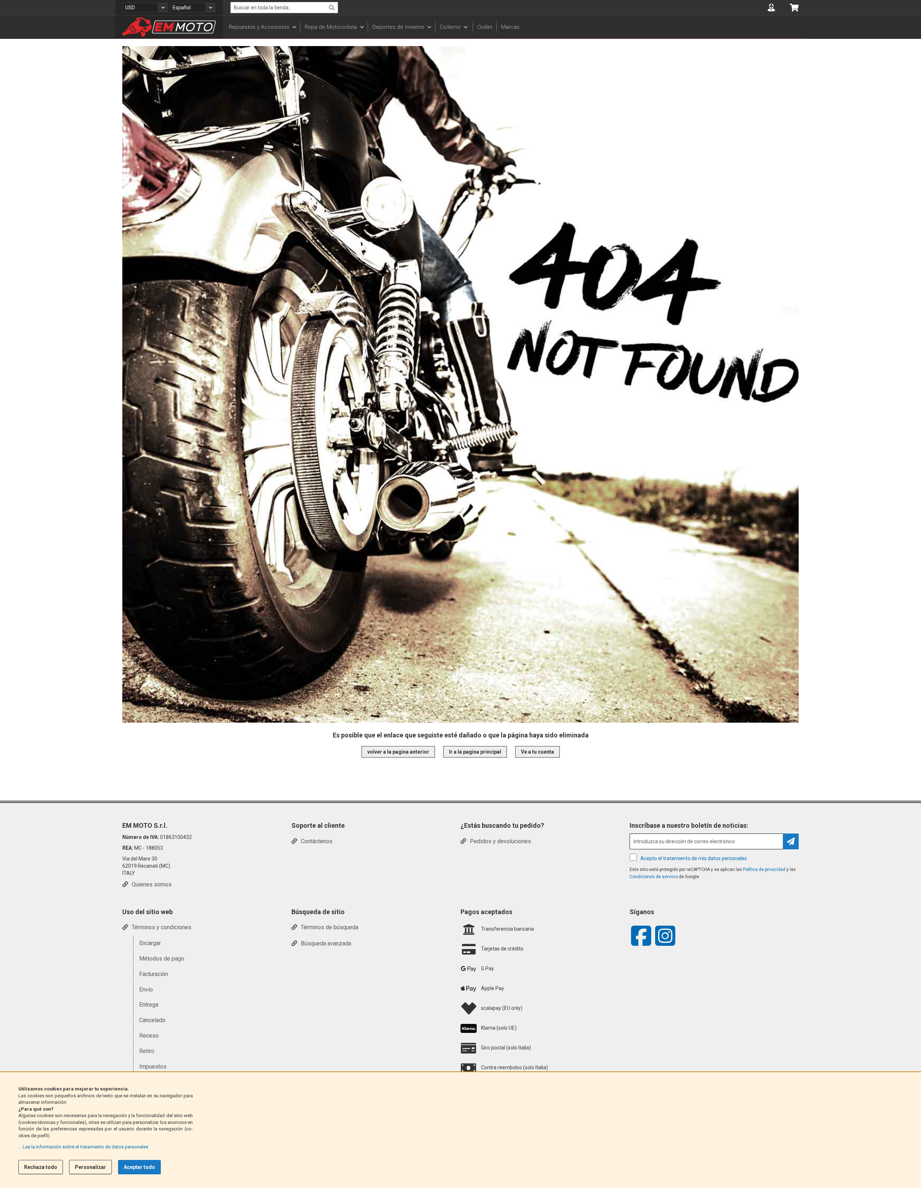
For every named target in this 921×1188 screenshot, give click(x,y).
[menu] (514, 27)
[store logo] (169, 27)
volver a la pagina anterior (398, 752)
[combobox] (284, 7)
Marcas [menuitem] (510, 27)
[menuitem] (262, 27)
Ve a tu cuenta (537, 752)
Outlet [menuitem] (484, 27)
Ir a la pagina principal (475, 752)
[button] (145, 7)
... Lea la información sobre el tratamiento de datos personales (83, 1146)
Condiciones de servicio (654, 876)
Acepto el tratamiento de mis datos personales (693, 858)
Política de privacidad (764, 869)
